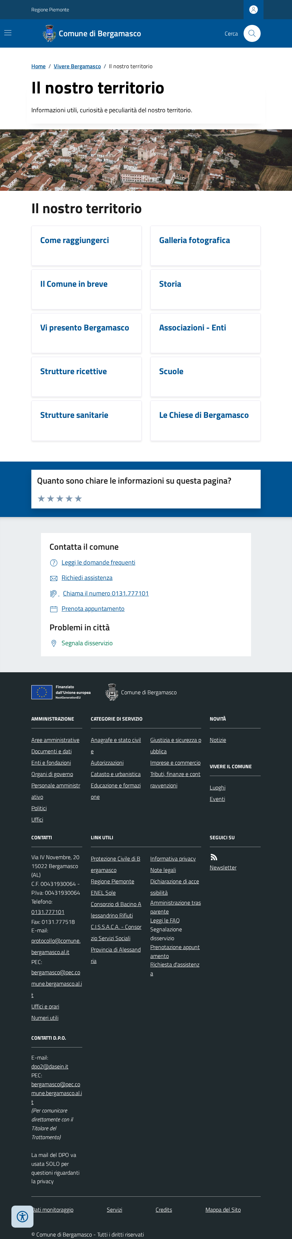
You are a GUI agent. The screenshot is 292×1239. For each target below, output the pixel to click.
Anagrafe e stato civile (116, 745)
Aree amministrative (55, 740)
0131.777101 (47, 911)
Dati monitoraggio (52, 1209)
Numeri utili (44, 1017)
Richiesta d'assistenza (174, 968)
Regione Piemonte (50, 9)
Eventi (217, 798)
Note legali (163, 870)
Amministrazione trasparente (175, 907)
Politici (39, 808)
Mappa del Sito (223, 1209)
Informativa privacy (173, 858)
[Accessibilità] (22, 1216)
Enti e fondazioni (51, 762)
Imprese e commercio (175, 762)
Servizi (114, 1209)
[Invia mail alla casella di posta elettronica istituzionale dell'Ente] (56, 946)
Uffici (37, 819)
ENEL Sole (103, 892)
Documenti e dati (51, 751)
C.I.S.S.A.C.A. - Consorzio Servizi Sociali (116, 932)
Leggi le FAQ (165, 920)
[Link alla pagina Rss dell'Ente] (214, 857)
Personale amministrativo (55, 791)
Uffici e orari (45, 1006)
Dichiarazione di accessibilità (174, 887)
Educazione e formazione (116, 791)
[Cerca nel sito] (249, 33)
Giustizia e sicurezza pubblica (175, 745)
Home (38, 66)
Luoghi (217, 787)
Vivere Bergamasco (77, 66)
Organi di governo (52, 774)
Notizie (218, 740)
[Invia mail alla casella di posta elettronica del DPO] (49, 1066)
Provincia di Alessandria (116, 955)
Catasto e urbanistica (116, 774)
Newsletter (223, 867)
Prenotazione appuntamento (175, 951)
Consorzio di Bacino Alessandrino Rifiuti (116, 910)
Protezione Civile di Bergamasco (115, 864)
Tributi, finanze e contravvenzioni (175, 780)
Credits (164, 1209)
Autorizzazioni (107, 762)
